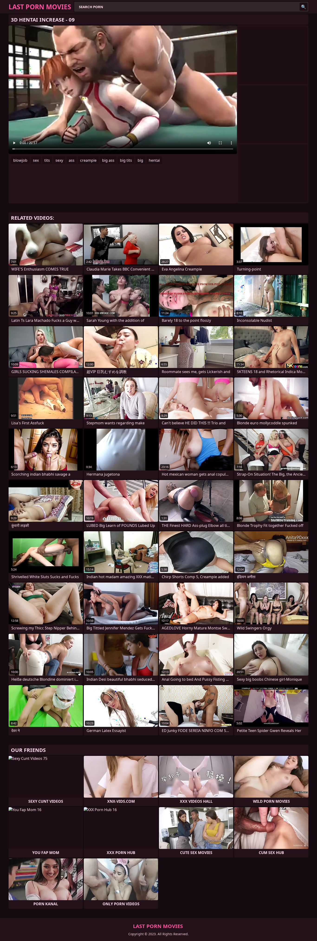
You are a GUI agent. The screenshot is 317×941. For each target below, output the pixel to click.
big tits (126, 160)
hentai (154, 160)
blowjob (20, 160)
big (140, 160)
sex (36, 160)
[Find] (303, 7)
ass (71, 160)
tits (47, 160)
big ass (108, 160)
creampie (88, 160)
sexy (59, 160)
